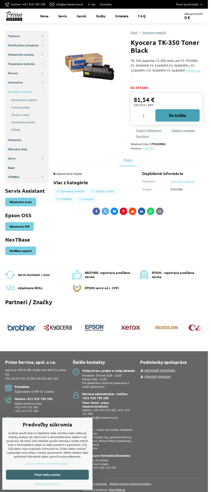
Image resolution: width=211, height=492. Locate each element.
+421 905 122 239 (104, 468)
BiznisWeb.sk (117, 490)
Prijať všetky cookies (47, 475)
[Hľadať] (166, 16)
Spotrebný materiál (183, 181)
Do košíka (177, 115)
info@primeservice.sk (104, 417)
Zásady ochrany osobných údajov (130, 484)
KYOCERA (148, 148)
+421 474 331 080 (26, 411)
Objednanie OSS (19, 226)
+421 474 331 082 (26, 407)
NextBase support (20, 251)
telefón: (95, 406)
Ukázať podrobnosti (47, 484)
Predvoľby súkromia (94, 484)
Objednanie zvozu (20, 202)
